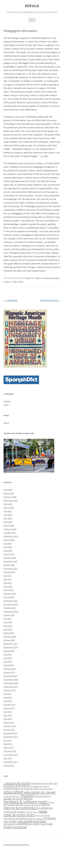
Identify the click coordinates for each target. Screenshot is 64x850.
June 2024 (8, 514)
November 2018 (11, 679)
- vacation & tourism (17, 783)
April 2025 (8, 504)
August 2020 (9, 615)
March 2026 (9, 493)
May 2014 (8, 719)
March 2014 (9, 722)
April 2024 (8, 522)
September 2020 (11, 611)
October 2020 (9, 608)
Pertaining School (50, 300)
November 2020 (11, 604)
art (50, 783)
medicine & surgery (14, 811)
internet (45, 804)
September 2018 (11, 683)
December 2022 (10, 561)
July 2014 (7, 711)
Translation (11, 300)
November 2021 (11, 568)
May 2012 (8, 758)
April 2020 (8, 629)
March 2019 (9, 665)
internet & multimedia (19, 808)
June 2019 (8, 658)
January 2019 (9, 672)
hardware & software (20, 801)
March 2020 (9, 633)
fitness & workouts (42, 796)
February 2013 (10, 751)
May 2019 (8, 661)
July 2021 (7, 575)
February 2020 (10, 636)
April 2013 (8, 744)
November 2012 (11, 754)
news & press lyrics (19, 814)
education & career (40, 792)
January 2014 (9, 729)
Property (50, 818)
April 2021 (8, 586)
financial (27, 796)
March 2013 (9, 747)
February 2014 (10, 726)
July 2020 (7, 618)
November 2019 (11, 647)
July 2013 (7, 740)
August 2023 (9, 539)
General (7, 401)
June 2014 (8, 715)
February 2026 (10, 496)
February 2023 (10, 557)
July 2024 (7, 511)
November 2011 (11, 761)
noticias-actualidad (42, 815)
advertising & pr (40, 783)
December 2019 (10, 643)
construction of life (29, 788)
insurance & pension (31, 805)
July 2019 (7, 654)
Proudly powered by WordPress (16, 844)
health (43, 801)
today (43, 824)
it (37, 807)
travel (8, 827)
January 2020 (9, 640)
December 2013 (10, 733)
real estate (10, 821)
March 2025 (9, 507)
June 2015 (8, 697)
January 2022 (9, 565)
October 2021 (9, 572)
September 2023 (11, 536)
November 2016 (11, 686)
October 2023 (9, 532)
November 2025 (11, 500)
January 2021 (9, 597)
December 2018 (10, 676)
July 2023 (7, 543)
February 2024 (10, 529)
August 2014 (9, 708)
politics (31, 818)
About (6, 422)
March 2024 (9, 525)
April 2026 (8, 489)
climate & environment (39, 786)
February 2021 (10, 593)
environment (15, 796)
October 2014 (9, 704)
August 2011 (9, 765)
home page (9, 804)
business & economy (17, 786)
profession (39, 819)
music (35, 812)
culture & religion (46, 789)
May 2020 (8, 625)
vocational (19, 827)
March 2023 (9, 554)
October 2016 (9, 690)
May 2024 (8, 518)
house (19, 804)
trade (49, 824)
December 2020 (10, 600)
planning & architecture (16, 818)
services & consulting (16, 824)
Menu (32, 20)
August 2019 (9, 650)
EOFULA (32, 6)
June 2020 (8, 622)
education (14, 792)
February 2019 (10, 668)
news (42, 811)
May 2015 (8, 701)
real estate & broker (31, 821)
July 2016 (7, 693)
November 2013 (11, 736)
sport (30, 824)
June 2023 (8, 547)
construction (11, 788)
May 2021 (8, 582)
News (27, 278)
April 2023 (8, 550)
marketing (45, 808)
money (29, 812)
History (51, 802)
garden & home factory (18, 798)
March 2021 (9, 590)
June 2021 (8, 579)
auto (55, 783)
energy (6, 796)
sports (37, 824)
